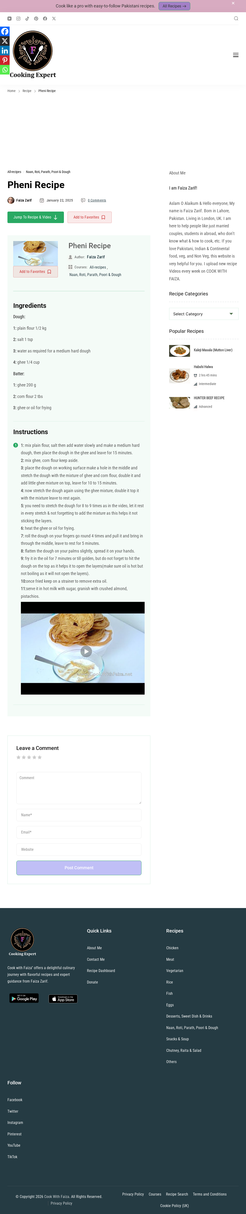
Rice (169, 982)
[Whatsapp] (5, 70)
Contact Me (96, 959)
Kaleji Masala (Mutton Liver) (213, 350)
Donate (92, 982)
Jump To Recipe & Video (32, 217)
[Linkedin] (5, 50)
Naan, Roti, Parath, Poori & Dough (48, 172)
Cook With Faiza (56, 1196)
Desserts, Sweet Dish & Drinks (189, 1016)
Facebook (14, 1100)
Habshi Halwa (203, 367)
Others (171, 1061)
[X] (5, 41)
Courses (155, 1194)
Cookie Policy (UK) (174, 1205)
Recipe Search (177, 1194)
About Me (94, 948)
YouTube (13, 1145)
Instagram (15, 1122)
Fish (169, 993)
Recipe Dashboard (101, 970)
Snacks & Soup (177, 1039)
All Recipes (172, 6)
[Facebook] (5, 31)
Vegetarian (174, 970)
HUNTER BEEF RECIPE (209, 398)
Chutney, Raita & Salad (183, 1050)
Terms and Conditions (210, 1194)
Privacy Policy (61, 1203)
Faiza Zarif (24, 200)
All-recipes (14, 172)
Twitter (12, 1111)
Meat (170, 959)
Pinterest (14, 1134)
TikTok (12, 1157)
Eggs (170, 1005)
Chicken (172, 948)
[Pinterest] (5, 60)
